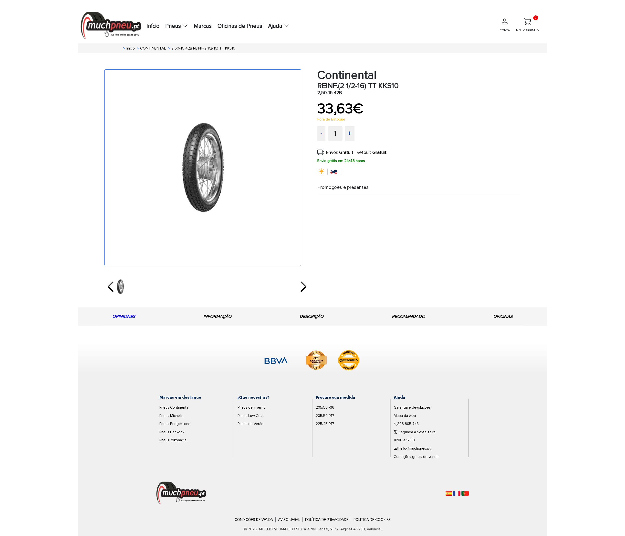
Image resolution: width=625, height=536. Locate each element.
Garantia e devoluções (412, 407)
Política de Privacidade (326, 519)
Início (152, 26)
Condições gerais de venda (416, 457)
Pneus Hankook (171, 432)
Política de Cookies (372, 519)
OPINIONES (123, 316)
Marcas (203, 26)
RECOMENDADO (408, 316)
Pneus (173, 26)
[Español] (449, 493)
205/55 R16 (325, 407)
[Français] (456, 493)
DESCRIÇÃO (311, 316)
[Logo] (181, 493)
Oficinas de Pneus (240, 26)
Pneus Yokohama (173, 440)
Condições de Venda (254, 519)
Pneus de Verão (250, 424)
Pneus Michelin (171, 416)
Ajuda (276, 26)
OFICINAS (503, 316)
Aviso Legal (289, 519)
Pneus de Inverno (252, 407)
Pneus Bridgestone (174, 424)
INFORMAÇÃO (217, 316)
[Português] (465, 493)
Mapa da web (405, 416)
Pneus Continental (174, 407)
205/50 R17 (325, 416)
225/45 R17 (325, 424)
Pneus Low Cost (251, 416)
